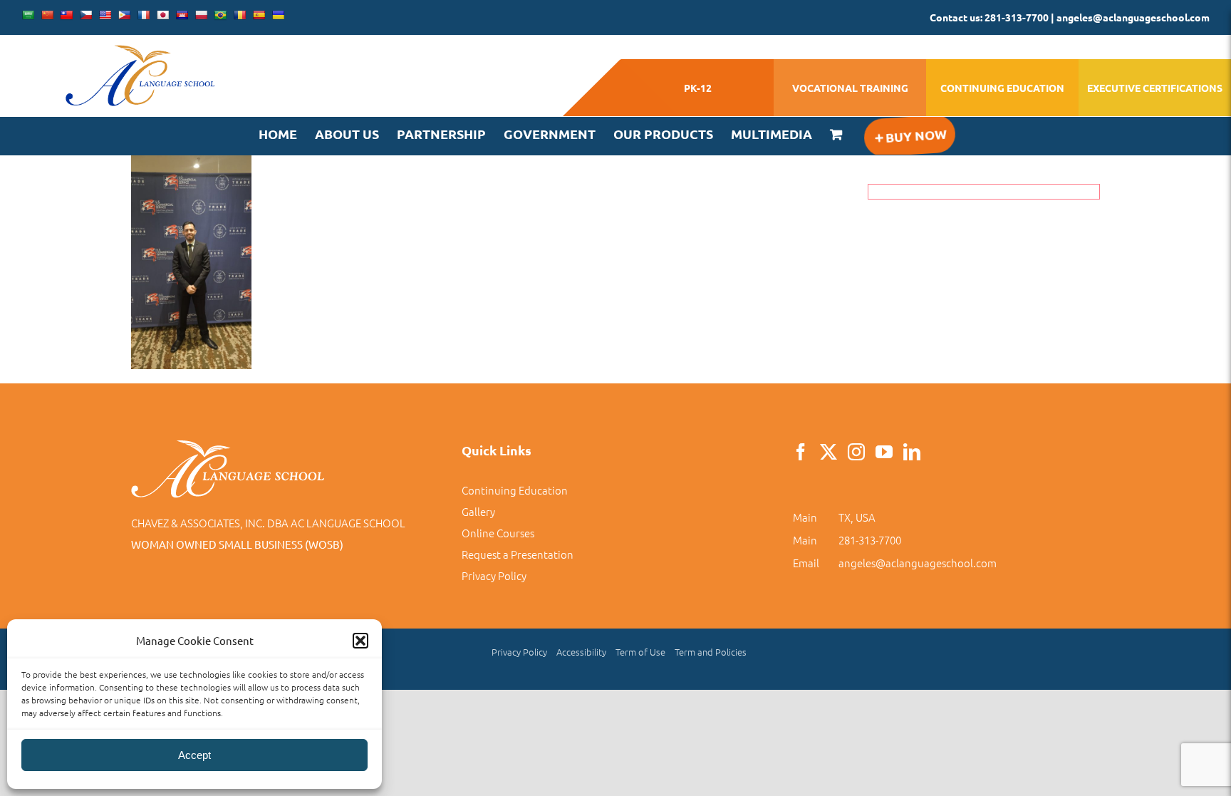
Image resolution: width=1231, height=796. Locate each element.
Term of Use (640, 651)
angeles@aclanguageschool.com (917, 562)
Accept (194, 755)
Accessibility (581, 651)
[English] (104, 15)
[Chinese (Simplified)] (47, 15)
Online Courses (498, 532)
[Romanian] (239, 15)
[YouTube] (884, 451)
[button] (360, 641)
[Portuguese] (220, 15)
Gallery (478, 511)
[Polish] (200, 15)
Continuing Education (515, 489)
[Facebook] (800, 451)
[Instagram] (856, 451)
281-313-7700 (869, 539)
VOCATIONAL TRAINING (850, 87)
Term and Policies (711, 651)
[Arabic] (27, 15)
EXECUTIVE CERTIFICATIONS (1154, 87)
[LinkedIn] (911, 451)
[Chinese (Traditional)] (66, 15)
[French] (143, 15)
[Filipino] (124, 15)
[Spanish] (258, 15)
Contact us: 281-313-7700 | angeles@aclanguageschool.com (1070, 17)
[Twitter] (828, 451)
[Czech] (85, 15)
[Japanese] (162, 15)
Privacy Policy (494, 575)
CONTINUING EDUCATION (1002, 87)
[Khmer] (181, 15)
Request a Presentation (517, 554)
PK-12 (698, 87)
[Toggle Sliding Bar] (909, 136)
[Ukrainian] (277, 15)
